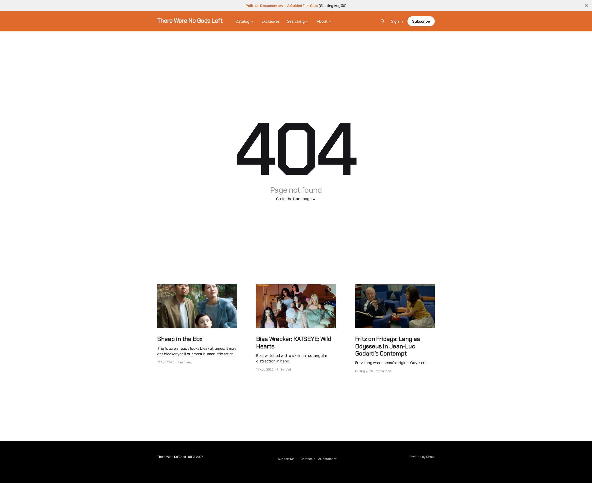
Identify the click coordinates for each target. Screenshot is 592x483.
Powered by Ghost (422, 457)
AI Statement (327, 459)
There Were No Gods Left (189, 20)
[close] (586, 5)
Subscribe (421, 21)
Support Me (286, 459)
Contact (306, 459)
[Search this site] (382, 21)
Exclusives (271, 21)
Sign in (397, 21)
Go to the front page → (296, 198)
